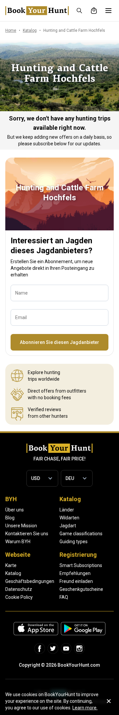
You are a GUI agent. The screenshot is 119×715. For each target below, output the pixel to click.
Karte (11, 565)
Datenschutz (18, 589)
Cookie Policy (19, 597)
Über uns (14, 509)
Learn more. (85, 707)
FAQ (64, 597)
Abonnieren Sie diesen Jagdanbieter (59, 342)
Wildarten (69, 517)
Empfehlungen (75, 573)
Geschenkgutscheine (81, 589)
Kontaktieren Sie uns (26, 533)
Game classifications (81, 533)
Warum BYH (17, 541)
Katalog (13, 573)
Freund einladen (76, 581)
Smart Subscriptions (81, 565)
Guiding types (74, 541)
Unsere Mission (21, 525)
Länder (67, 509)
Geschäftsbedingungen (29, 581)
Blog (10, 517)
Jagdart (68, 525)
